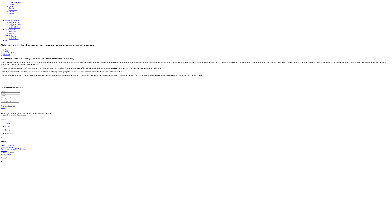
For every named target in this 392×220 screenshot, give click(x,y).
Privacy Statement (15, 2)
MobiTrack (12, 37)
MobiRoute (12, 31)
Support (11, 12)
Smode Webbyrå (6, 154)
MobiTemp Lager (14, 22)
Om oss (11, 8)
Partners (11, 6)
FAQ (6, 40)
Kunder (11, 4)
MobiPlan (12, 33)
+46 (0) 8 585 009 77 (8, 145)
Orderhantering (10, 29)
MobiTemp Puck (14, 28)
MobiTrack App (14, 39)
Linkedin (4, 151)
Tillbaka (3, 49)
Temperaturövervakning (12, 20)
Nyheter (11, 13)
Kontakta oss (13, 10)
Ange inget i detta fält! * (8, 106)
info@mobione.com (7, 147)
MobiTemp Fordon (15, 24)
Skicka (3, 108)
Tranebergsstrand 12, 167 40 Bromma (13, 149)
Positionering (9, 35)
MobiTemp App (14, 26)
